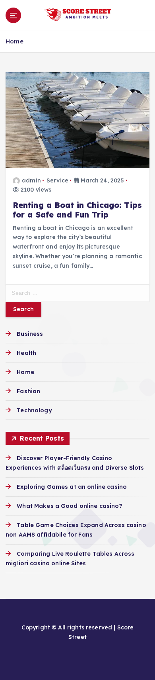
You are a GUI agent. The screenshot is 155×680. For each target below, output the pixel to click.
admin (31, 180)
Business (30, 333)
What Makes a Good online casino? (69, 506)
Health (26, 353)
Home (14, 41)
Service (57, 180)
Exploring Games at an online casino (72, 486)
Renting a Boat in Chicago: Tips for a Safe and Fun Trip (77, 209)
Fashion (28, 391)
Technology (34, 410)
